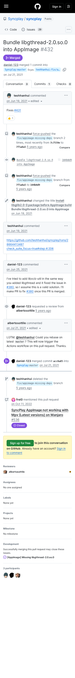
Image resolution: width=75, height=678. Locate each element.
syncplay (34, 19)
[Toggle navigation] (6, 6)
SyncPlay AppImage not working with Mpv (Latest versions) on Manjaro (39, 415)
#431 (17, 110)
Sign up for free (20, 443)
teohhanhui (22, 95)
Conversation (19, 84)
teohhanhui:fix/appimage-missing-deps (48, 69)
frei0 (19, 399)
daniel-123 (11, 64)
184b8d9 (67, 160)
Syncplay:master (15, 69)
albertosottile (16, 323)
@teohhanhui (25, 337)
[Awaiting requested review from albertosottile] (70, 472)
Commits (44, 84)
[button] (37, 101)
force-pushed (42, 133)
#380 (10, 287)
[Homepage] (37, 6)
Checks (65, 84)
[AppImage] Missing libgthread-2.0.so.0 (30, 557)
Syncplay (15, 19)
